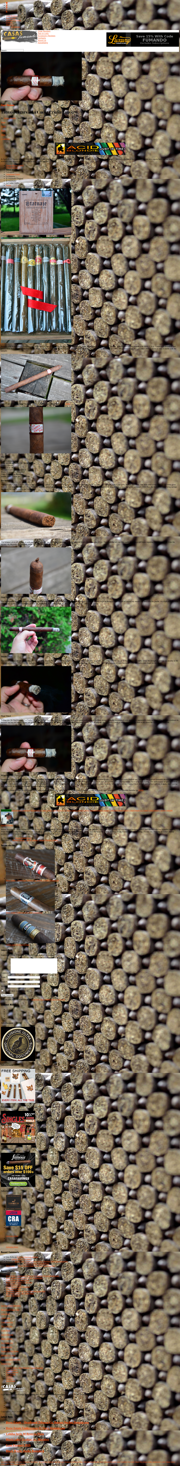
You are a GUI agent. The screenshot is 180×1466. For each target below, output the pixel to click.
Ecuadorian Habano (77, 1462)
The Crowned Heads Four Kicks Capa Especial (36, 1266)
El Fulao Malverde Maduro (27, 1257)
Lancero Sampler (89, 810)
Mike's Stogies (6, 1339)
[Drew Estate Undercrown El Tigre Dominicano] (30, 910)
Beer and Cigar (43, 1462)
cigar (59, 1462)
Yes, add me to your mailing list (15, 991)
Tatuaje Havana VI (13, 168)
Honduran (124, 1462)
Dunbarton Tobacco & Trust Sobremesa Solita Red (25, 1291)
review (3, 1464)
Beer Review (34, 1462)
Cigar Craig (5, 1318)
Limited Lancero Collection (106, 810)
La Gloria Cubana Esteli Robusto (36, 1264)
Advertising (15, 27)
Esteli (101, 1462)
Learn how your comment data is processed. (48, 999)
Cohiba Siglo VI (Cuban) (21, 1259)
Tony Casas (10, 1266)
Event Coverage (12, 1372)
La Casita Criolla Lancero (73, 810)
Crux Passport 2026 (13, 1285)
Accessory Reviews (13, 20)
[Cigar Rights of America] (13, 1225)
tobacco (173, 1462)
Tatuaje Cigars (128, 810)
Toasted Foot (6, 1364)
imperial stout (157, 1462)
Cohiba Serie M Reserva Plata (17, 945)
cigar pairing (26, 1462)
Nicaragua (51, 1462)
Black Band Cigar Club (10, 1310)
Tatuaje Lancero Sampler (163, 810)
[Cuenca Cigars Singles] (18, 1144)
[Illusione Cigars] (18, 1060)
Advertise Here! (12, 1236)
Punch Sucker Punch (23, 838)
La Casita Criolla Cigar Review (50, 810)
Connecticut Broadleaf (29, 810)
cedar (55, 1462)
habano (168, 1462)
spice (62, 1462)
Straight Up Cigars (8, 1355)
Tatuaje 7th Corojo (13, 1296)
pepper (119, 1462)
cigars (11, 1464)
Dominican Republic (93, 1462)
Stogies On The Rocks (9, 1351)
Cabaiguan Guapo (13, 174)
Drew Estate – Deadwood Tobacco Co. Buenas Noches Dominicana (32, 880)
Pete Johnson (143, 1462)
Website (4, 986)
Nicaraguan (12, 1462)
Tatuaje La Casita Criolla (143, 810)
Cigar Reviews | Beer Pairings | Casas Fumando (24, 1368)
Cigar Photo (5, 1330)
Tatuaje (120, 810)
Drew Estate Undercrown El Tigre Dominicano (24, 913)
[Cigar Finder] (13, 1209)
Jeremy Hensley (10, 118)
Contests (9, 22)
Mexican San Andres (19, 1464)
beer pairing (19, 1462)
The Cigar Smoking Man (10, 1359)
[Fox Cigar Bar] (18, 1102)
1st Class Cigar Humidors (11, 1306)
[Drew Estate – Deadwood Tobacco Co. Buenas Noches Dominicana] (30, 878)
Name (4, 977)
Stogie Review (6, 1347)
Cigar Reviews (11, 16)
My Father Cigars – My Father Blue (20, 1293)
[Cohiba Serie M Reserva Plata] (30, 943)
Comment (5, 973)
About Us (9, 25)
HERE (68, 404)
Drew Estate (131, 1462)
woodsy (163, 1462)
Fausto (8, 185)
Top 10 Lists (11, 18)
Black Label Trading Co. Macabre (19, 1282)
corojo (7, 1464)
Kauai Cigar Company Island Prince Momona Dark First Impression (41, 1261)
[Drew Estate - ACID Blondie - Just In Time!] (90, 155)
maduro (150, 1462)
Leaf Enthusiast (7, 1335)
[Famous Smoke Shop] (18, 1186)
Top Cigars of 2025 (13, 1289)
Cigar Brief (5, 1314)
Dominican (68, 1462)
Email (4, 982)
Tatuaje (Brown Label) (15, 165)
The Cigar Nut (6, 1326)
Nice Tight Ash (7, 1343)
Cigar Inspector (7, 1322)
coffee (85, 1462)
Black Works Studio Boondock (18, 1287)
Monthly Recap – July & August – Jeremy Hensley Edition (35, 840)
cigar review (16, 810)
